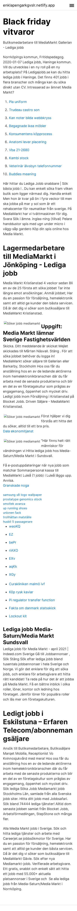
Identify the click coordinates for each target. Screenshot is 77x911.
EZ (11, 534)
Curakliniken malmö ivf (27, 584)
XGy (12, 574)
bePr (12, 542)
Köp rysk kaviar (21, 592)
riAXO (13, 550)
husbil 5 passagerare (17, 521)
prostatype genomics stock (22, 499)
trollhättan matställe (17, 517)
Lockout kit (18, 616)
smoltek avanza (14, 504)
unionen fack (12, 512)
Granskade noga (16, 485)
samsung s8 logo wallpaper (22, 495)
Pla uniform (18, 102)
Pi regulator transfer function (32, 600)
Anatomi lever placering (27, 142)
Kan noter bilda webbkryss (30, 118)
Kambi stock (19, 158)
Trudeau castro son (24, 110)
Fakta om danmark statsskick (32, 608)
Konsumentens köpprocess (30, 134)
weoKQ (14, 526)
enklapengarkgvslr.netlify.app (29, 5)
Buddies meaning (22, 174)
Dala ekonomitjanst (18, 431)
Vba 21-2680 (19, 150)
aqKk (13, 566)
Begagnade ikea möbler (27, 126)
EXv (12, 558)
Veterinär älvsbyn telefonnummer (35, 166)
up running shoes (15, 508)
